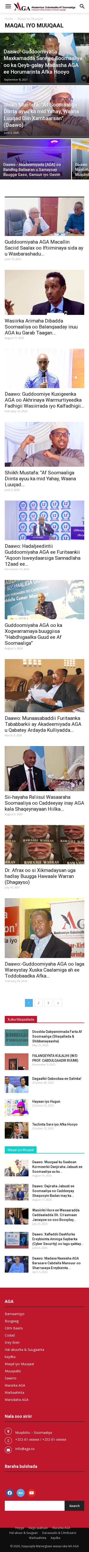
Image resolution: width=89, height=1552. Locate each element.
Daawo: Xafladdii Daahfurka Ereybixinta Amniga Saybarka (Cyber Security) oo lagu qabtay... (58, 1239)
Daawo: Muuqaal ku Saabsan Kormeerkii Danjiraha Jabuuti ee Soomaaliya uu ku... (57, 1166)
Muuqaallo (13, 1371)
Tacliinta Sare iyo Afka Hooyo (55, 1124)
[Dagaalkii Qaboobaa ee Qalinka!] (16, 1084)
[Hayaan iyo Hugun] (16, 1107)
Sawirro (10, 1378)
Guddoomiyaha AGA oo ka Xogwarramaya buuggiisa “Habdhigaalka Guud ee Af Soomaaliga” (33, 634)
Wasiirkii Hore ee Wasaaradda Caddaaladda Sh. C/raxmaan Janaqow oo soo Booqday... (56, 1215)
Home (9, 19)
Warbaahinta (14, 1392)
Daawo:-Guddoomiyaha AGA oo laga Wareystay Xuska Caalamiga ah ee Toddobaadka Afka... (44, 970)
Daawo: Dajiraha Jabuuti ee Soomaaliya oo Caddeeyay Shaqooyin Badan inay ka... (53, 1191)
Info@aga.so (25, 1448)
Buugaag (12, 1321)
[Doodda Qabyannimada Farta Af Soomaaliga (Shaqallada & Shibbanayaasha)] (16, 1037)
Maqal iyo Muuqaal (19, 1364)
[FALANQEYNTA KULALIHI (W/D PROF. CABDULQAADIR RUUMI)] (16, 1061)
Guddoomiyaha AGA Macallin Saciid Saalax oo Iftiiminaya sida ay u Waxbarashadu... (44, 248)
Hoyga (19, 1528)
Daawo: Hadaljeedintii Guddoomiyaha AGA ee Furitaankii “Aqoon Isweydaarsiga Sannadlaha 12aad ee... (42, 555)
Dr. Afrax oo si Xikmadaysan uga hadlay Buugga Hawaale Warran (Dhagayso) (40, 876)
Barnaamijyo (14, 1313)
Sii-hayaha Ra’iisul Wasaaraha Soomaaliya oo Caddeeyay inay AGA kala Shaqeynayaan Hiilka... (44, 803)
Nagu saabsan (38, 1528)
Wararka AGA (15, 1385)
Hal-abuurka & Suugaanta (24, 1349)
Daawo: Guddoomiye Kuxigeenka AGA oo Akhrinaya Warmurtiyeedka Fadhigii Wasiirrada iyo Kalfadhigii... (44, 400)
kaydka (10, 1356)
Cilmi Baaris (14, 1328)
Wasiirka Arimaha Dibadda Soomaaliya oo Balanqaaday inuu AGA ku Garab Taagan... (41, 327)
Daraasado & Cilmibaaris (59, 1533)
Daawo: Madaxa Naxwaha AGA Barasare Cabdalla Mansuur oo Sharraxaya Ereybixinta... (56, 1263)
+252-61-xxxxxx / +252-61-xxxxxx (40, 1439)
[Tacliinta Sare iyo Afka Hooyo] (16, 1130)
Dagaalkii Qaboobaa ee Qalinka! (56, 1079)
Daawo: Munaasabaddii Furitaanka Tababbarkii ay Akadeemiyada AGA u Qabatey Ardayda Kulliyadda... (43, 724)
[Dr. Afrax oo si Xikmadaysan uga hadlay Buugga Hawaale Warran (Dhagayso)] (44, 844)
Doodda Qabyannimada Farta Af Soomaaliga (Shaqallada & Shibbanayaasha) (57, 1036)
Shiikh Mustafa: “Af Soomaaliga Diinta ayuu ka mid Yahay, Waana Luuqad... (40, 478)
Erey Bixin (12, 1342)
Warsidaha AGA (16, 1399)
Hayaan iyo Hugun (46, 1101)
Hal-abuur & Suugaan (23, 1533)
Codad (10, 1335)
